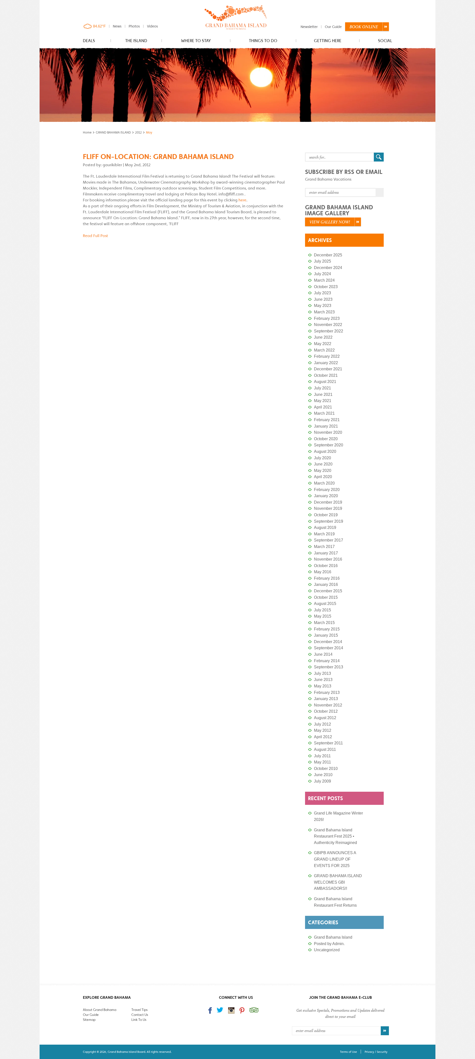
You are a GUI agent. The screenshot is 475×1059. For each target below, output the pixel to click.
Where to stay (196, 40)
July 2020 (322, 458)
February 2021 (327, 420)
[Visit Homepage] (236, 17)
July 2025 (322, 261)
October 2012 (326, 711)
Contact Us (139, 1014)
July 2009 (322, 781)
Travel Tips (139, 1009)
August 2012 (325, 718)
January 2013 (326, 699)
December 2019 (328, 502)
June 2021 (323, 394)
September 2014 (328, 648)
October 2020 (326, 439)
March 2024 (324, 280)
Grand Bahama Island (333, 937)
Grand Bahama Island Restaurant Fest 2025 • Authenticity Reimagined (335, 836)
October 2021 (326, 375)
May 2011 (322, 762)
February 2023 (327, 318)
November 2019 (328, 508)
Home (87, 132)
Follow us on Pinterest (241, 1010)
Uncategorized (327, 950)
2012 (138, 132)
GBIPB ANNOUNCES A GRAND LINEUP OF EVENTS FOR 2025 (335, 859)
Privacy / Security (376, 1052)
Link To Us (138, 1019)
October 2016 (326, 566)
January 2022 (326, 363)
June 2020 (323, 464)
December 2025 (328, 255)
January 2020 (326, 496)
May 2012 (322, 730)
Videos (152, 26)
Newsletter (309, 26)
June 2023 (323, 299)
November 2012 (328, 705)
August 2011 (325, 749)
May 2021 (322, 401)
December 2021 (328, 369)
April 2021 (323, 407)
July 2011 (322, 756)
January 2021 (326, 426)
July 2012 (322, 724)
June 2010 (323, 775)
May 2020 (322, 470)
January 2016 (326, 584)
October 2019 (326, 515)
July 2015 (322, 610)
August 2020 (325, 451)
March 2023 (324, 312)
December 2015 (328, 591)
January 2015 (326, 635)
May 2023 (322, 305)
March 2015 (324, 623)
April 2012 (323, 737)
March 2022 (324, 350)
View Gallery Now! (329, 221)
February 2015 (327, 629)
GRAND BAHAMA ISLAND (113, 132)
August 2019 (325, 527)
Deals (89, 40)
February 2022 (327, 356)
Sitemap (89, 1019)
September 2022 (328, 331)
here (242, 199)
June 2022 (323, 337)
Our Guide (333, 26)
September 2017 (328, 540)
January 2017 (326, 553)
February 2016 (327, 578)
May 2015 (322, 616)
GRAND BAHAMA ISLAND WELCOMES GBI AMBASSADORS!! (338, 882)
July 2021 (322, 388)
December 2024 (328, 268)
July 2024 (322, 274)
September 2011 (328, 743)
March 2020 (324, 483)
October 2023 (326, 287)
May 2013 (322, 686)
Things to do (263, 40)
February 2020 (327, 490)
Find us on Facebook (210, 1010)
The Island (136, 40)
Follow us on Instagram (231, 1010)
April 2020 (323, 477)
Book (364, 26)
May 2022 (322, 344)
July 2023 (322, 293)
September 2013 (328, 667)
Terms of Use (348, 1052)
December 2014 (328, 642)
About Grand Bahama (99, 1009)
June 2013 (323, 680)
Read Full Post (95, 235)
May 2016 (322, 572)
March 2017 (324, 546)
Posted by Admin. (329, 944)
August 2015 (325, 603)
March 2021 (324, 413)
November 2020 (328, 432)
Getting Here (327, 40)
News (117, 26)
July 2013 (322, 673)
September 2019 (328, 521)
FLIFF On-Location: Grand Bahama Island (158, 156)
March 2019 (324, 534)
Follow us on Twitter (220, 1009)
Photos (134, 26)
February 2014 (327, 661)
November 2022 (328, 325)
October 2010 (326, 768)
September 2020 (328, 445)
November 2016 (328, 559)
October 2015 (326, 597)
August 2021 (325, 382)
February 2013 (327, 692)
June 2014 (323, 654)
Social (385, 40)
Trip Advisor (254, 1010)
